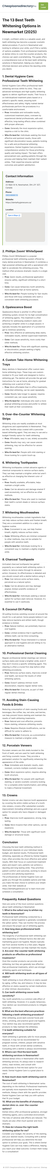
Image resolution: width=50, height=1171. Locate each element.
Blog (34, 6)
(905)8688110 (12, 195)
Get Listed (43, 6)
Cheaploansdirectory (17, 6)
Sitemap (44, 1167)
